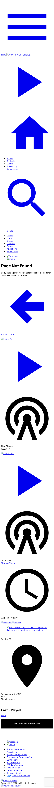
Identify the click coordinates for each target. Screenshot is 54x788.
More (3, 715)
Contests (11, 161)
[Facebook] (12, 256)
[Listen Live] (27, 365)
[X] (11, 258)
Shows (10, 158)
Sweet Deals (12, 168)
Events (10, 163)
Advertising (12, 166)
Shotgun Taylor (8, 563)
